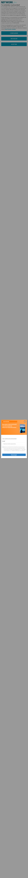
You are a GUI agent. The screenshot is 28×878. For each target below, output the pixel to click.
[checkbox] (2, 447)
